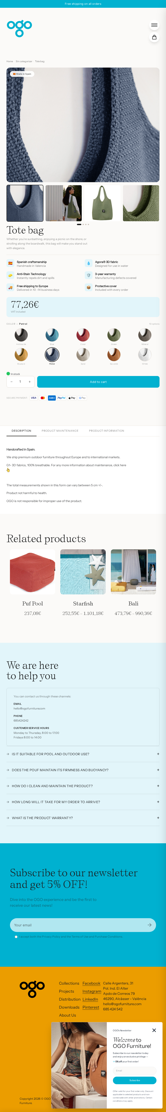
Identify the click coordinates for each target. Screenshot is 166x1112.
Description (21, 430)
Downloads (69, 1007)
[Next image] (151, 125)
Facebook (92, 983)
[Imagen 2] (83, 224)
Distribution (70, 999)
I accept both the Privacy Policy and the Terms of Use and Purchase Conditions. (71, 936)
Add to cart (98, 382)
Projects (66, 991)
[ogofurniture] (19, 28)
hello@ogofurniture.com (29, 708)
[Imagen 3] (85, 224)
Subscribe (134, 1080)
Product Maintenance (60, 430)
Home (9, 61)
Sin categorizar (24, 61)
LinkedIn (90, 999)
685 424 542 (113, 1009)
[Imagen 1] (79, 224)
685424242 (21, 720)
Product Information (106, 430)
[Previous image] (14, 125)
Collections (69, 983)
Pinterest (91, 1007)
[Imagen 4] (88, 224)
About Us (67, 1015)
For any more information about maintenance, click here (88, 465)
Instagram (92, 991)
